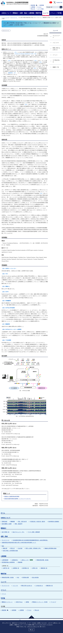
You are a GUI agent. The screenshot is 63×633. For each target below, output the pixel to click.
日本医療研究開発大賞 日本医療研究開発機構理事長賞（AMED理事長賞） (30, 540)
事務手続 (3, 573)
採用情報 (42, 5)
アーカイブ (53, 602)
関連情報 (20, 562)
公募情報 (3, 556)
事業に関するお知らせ (26, 585)
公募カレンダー (26, 560)
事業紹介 (3, 528)
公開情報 (33, 7)
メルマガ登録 (40, 9)
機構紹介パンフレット (7, 602)
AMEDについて (5, 517)
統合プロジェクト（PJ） (19, 532)
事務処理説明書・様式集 (42, 560)
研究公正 (12, 548)
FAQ (18, 577)
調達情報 (33, 5)
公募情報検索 (5, 560)
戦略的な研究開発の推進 (50, 548)
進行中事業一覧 (5, 532)
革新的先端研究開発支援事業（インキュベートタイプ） (17, 498)
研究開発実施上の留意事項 (8, 562)
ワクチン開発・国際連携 (34, 532)
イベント (3, 590)
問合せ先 (33, 9)
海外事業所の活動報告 (53, 521)
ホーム (3, 513)
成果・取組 (4, 536)
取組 (3, 546)
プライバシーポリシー (32, 626)
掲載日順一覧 (44, 568)
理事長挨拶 (4, 521)
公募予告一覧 (6, 568)
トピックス (15, 585)
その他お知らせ (39, 585)
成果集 (27, 602)
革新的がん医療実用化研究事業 (11, 496)
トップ (3, 17)
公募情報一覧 (16, 568)
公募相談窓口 (15, 560)
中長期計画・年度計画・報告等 (37, 521)
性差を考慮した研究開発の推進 (10, 550)
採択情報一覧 (25, 568)
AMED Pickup (19, 602)
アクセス (39, 7)
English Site (59, 2)
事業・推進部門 (18, 523)
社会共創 (20, 548)
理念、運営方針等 (22, 521)
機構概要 (12, 521)
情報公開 (5, 548)
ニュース (7, 17)
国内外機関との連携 (6, 523)
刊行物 (3, 598)
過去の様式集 (35, 577)
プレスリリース (14, 17)
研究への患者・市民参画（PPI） (33, 548)
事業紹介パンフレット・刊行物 (39, 602)
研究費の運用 (25, 577)
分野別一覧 (34, 568)
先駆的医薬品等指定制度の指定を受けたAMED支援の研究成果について (19, 542)
